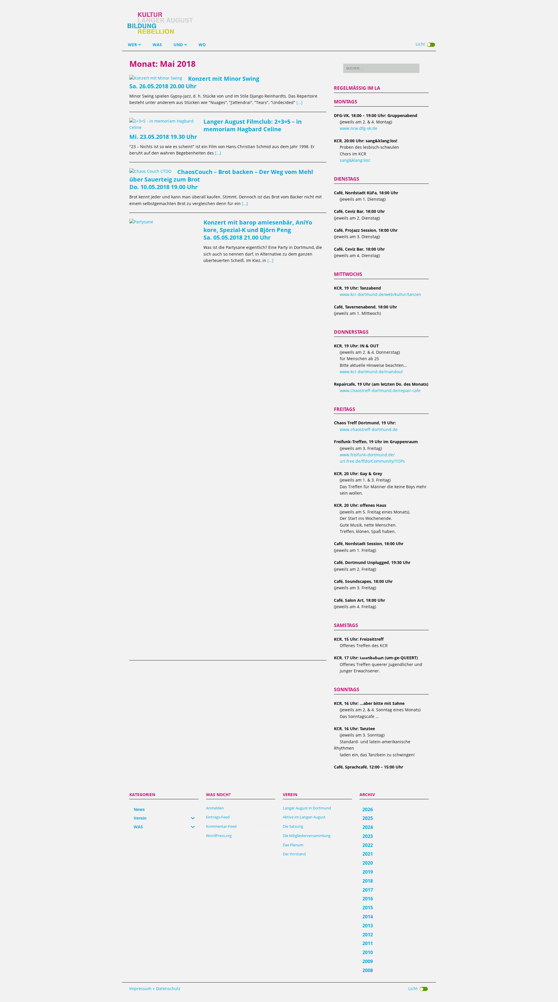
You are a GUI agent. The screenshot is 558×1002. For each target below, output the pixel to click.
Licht (420, 44)
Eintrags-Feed (218, 817)
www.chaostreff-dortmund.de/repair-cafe (380, 390)
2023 (367, 836)
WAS (157, 44)
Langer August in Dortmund (307, 808)
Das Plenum (293, 844)
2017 (367, 890)
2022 (367, 845)
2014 (367, 916)
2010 (367, 952)
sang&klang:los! (355, 160)
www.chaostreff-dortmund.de (369, 429)
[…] (299, 102)
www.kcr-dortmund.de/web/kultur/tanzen (380, 294)
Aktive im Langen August (304, 817)
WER (132, 44)
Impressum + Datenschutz (154, 988)
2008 (367, 970)
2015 (367, 907)
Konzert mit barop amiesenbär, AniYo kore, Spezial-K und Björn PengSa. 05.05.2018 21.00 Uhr (257, 229)
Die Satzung (293, 826)
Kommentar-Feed (221, 826)
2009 (367, 961)
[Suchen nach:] (381, 68)
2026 (367, 809)
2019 (367, 872)
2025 (367, 818)
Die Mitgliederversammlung (306, 835)
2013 (367, 925)
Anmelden (215, 808)
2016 (367, 898)
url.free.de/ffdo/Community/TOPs (372, 461)
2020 (367, 863)
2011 (367, 943)
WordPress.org (219, 835)
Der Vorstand (294, 853)
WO (202, 44)
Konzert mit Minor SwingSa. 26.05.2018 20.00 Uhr (194, 82)
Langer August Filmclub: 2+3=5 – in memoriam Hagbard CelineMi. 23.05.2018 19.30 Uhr (215, 129)
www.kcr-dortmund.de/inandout (371, 371)
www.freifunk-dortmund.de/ (367, 454)
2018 (367, 881)
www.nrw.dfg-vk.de (358, 128)
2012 (367, 934)
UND (178, 44)
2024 (367, 827)
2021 (367, 854)
